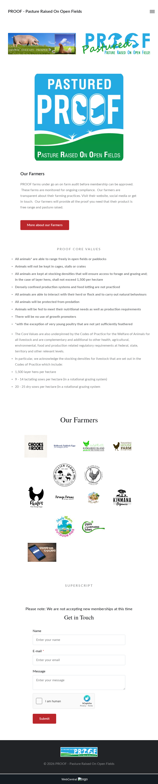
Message (39, 671)
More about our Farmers (45, 225)
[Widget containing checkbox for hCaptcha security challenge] (64, 701)
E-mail (37, 651)
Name (37, 631)
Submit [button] (44, 718)
